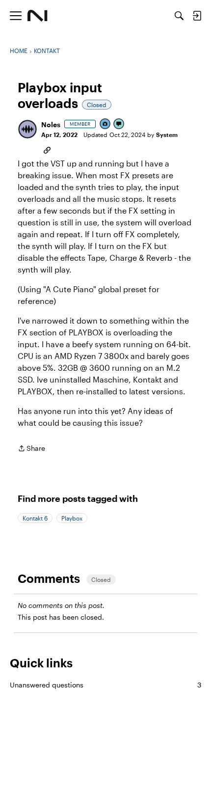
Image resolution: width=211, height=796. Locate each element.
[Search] (179, 15)
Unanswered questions (105, 685)
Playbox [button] (71, 518)
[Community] (37, 15)
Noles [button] (50, 124)
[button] (27, 129)
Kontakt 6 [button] (35, 518)
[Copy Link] (47, 149)
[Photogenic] (105, 124)
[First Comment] (119, 124)
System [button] (167, 134)
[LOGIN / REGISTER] (197, 15)
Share (31, 449)
